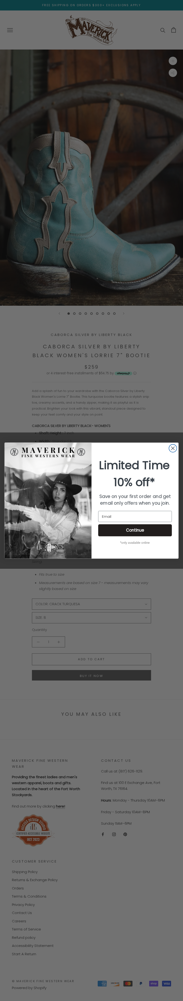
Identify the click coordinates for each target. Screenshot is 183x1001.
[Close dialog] (173, 448)
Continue (135, 530)
